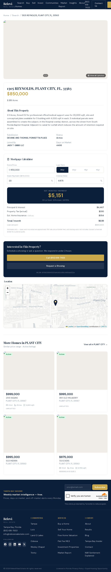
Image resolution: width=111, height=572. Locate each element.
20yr (74, 170)
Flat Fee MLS (64, 541)
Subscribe (100, 487)
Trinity (33, 552)
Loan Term (60, 165)
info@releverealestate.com (16, 534)
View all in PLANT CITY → (96, 344)
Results (88, 529)
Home (6, 15)
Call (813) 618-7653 (55, 257)
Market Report (63, 5)
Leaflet (70, 326)
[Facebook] (5, 544)
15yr (86, 170)
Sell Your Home (65, 529)
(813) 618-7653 (87, 4)
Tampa (34, 523)
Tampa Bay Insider (93, 541)
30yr (62, 170)
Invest (40, 3)
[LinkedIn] (15, 544)
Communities (52, 3)
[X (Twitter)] (24, 544)
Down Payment (18, 176)
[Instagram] (10, 544)
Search (15, 15)
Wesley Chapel (38, 547)
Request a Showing (55, 266)
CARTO (104, 326)
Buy (28, 3)
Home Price (11, 165)
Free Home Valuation (67, 535)
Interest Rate (61, 176)
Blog (87, 535)
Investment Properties (68, 547)
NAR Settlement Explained (92, 554)
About (82, 3)
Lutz (33, 529)
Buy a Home (63, 523)
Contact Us (99, 4)
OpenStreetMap (82, 326)
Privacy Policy (78, 568)
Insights (73, 3)
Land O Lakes (37, 535)
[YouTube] (19, 544)
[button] (55, 303)
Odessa (34, 541)
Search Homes (19, 5)
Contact (89, 547)
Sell (33, 3)
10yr (98, 170)
